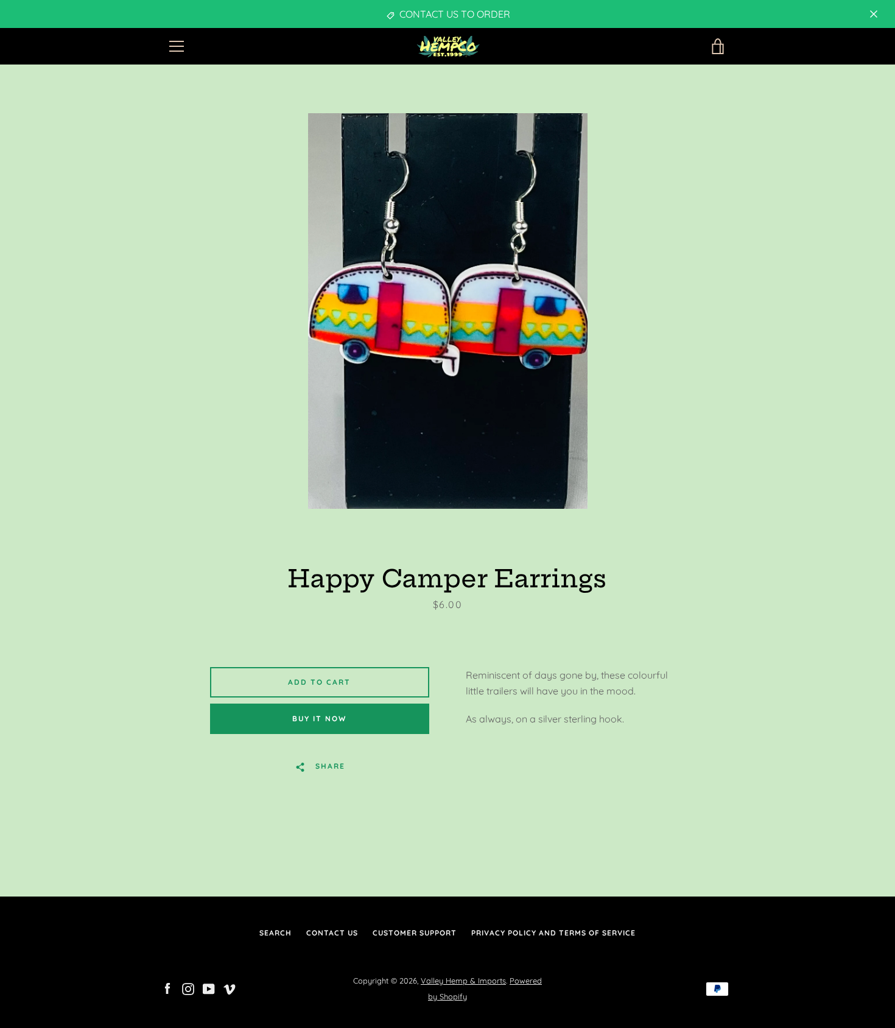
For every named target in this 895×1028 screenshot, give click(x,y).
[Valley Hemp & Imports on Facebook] (167, 988)
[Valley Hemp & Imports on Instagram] (188, 988)
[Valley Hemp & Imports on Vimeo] (229, 988)
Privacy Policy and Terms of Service (553, 932)
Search (275, 932)
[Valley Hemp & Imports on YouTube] (209, 988)
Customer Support (415, 932)
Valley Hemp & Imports (463, 980)
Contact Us (332, 932)
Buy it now (319, 718)
